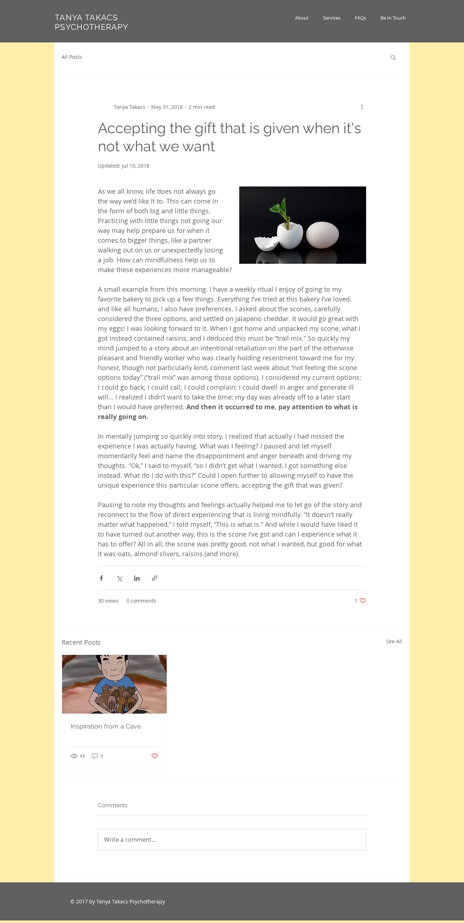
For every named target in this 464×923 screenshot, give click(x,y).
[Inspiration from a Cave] (114, 684)
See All (394, 641)
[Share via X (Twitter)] (119, 578)
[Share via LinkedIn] (136, 578)
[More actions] (361, 106)
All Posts (72, 56)
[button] (332, 18)
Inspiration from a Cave (106, 726)
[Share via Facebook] (101, 578)
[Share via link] (154, 578)
